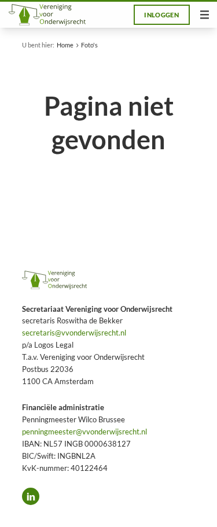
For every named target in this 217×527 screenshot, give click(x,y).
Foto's (89, 45)
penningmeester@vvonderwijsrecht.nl (84, 431)
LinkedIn (30, 496)
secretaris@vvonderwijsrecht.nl (74, 332)
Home (65, 45)
